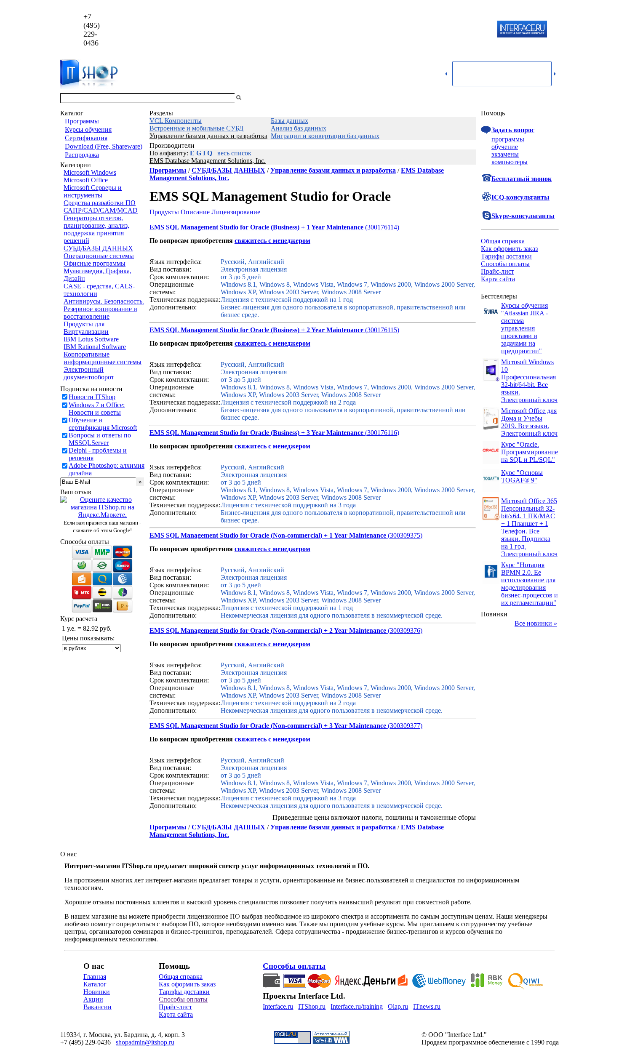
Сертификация (86, 137)
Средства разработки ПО (100, 202)
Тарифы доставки (506, 256)
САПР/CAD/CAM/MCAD (101, 210)
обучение (504, 146)
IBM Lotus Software (91, 339)
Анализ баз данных (298, 128)
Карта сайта (498, 278)
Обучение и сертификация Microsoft (103, 423)
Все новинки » (536, 623)
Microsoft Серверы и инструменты (93, 191)
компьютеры (509, 161)
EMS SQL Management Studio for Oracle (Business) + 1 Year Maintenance (256, 227)
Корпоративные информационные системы (102, 358)
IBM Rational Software (95, 346)
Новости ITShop (92, 396)
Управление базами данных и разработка (208, 135)
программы (507, 139)
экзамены (505, 154)
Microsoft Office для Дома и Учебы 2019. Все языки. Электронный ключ (529, 422)
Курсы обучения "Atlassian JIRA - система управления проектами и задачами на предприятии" (524, 328)
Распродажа (82, 154)
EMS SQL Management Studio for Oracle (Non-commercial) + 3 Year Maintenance (267, 725)
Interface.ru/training (357, 1006)
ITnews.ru (426, 1006)
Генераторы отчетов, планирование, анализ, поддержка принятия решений (96, 229)
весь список (234, 153)
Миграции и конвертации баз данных (325, 135)
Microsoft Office (86, 180)
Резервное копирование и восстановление (100, 312)
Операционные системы (99, 255)
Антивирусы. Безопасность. (104, 301)
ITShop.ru (312, 1006)
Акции (93, 999)
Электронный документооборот (89, 373)
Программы (82, 121)
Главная (94, 976)
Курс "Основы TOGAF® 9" (522, 476)
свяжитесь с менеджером (272, 240)
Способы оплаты (505, 263)
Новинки (96, 991)
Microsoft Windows (90, 172)
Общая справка (503, 241)
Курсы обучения (88, 129)
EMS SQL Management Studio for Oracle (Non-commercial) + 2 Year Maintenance (267, 630)
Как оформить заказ (509, 248)
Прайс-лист (497, 271)
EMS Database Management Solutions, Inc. (207, 160)
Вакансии (97, 1006)
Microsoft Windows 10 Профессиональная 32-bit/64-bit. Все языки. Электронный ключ (529, 380)
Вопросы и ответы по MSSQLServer (100, 439)
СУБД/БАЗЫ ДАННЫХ (98, 248)
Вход (551, 97)
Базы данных (289, 120)
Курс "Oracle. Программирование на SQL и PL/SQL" (529, 452)
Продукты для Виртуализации (86, 327)
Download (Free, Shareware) (103, 146)
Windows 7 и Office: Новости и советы (97, 408)
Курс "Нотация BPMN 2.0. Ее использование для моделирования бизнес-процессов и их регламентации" (529, 583)
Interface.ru (278, 1006)
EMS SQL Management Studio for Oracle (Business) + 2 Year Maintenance (256, 329)
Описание (195, 212)
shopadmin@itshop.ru (417, 29)
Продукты (164, 212)
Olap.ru (398, 1006)
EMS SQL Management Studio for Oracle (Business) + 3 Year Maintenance (256, 432)
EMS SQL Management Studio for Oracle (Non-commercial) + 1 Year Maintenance (267, 535)
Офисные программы (94, 263)
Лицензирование (235, 212)
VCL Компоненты (175, 120)
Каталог (95, 984)
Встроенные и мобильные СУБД (196, 128)
